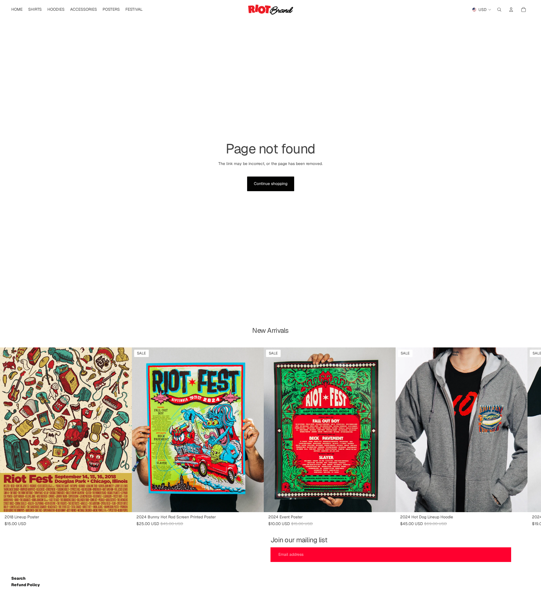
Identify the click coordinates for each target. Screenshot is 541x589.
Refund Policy (25, 584)
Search (18, 578)
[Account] (511, 9)
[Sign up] (521, 554)
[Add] (123, 504)
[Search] (499, 9)
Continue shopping (270, 183)
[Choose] (519, 504)
